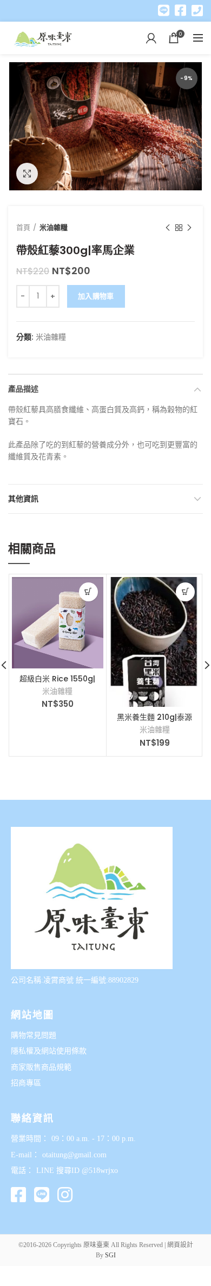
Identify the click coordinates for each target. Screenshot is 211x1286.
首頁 (23, 227)
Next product (189, 227)
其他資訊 (23, 498)
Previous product (167, 227)
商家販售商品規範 (41, 1067)
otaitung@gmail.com (74, 1155)
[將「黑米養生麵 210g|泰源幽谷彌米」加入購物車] (185, 591)
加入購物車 (96, 296)
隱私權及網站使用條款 (49, 1051)
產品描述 (23, 388)
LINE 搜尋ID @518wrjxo (77, 1170)
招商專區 (26, 1083)
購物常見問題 (33, 1035)
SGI (110, 1255)
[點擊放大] (27, 173)
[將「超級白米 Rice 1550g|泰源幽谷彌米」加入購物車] (88, 591)
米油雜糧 (53, 227)
